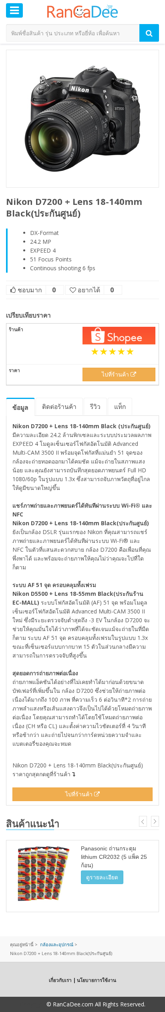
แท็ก (120, 406)
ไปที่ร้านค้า (116, 374)
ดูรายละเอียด (102, 877)
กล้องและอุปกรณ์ (56, 944)
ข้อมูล (20, 407)
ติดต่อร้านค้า (59, 406)
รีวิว (95, 406)
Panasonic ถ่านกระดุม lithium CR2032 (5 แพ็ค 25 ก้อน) (114, 856)
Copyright (32, 1004)
